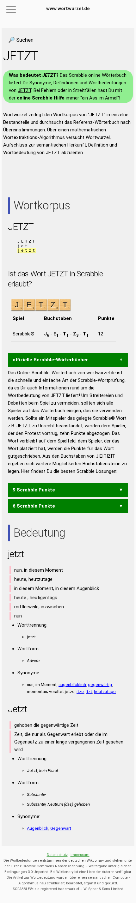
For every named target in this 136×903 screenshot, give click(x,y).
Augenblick (37, 828)
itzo (80, 691)
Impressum (80, 855)
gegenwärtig (100, 684)
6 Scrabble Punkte (34, 506)
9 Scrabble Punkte (34, 490)
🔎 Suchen (21, 40)
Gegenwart (60, 828)
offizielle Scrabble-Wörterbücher (50, 360)
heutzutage (105, 691)
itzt (89, 691)
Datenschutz (57, 855)
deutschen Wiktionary (86, 860)
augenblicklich (72, 684)
